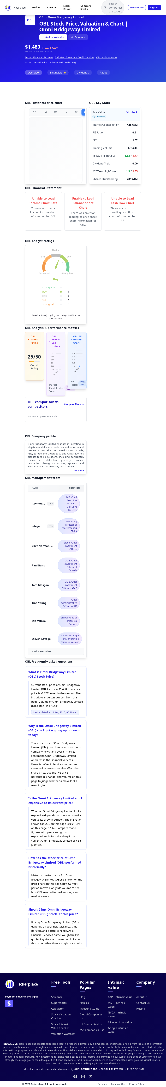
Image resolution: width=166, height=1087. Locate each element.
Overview (33, 72)
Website (69, 62)
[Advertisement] (83, 92)
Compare (80, 37)
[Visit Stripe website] (9, 1003)
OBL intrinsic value (106, 57)
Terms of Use (118, 1084)
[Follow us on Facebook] (75, 1076)
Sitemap (102, 1084)
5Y (76, 112)
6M (55, 112)
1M (45, 112)
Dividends (83, 72)
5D (34, 112)
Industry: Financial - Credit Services (75, 57)
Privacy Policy (136, 1084)
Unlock (133, 112)
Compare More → (74, 404)
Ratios (103, 72)
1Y (65, 112)
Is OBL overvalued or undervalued (44, 62)
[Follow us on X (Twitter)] (91, 1076)
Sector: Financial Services (39, 57)
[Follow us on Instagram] (83, 1076)
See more (78, 470)
